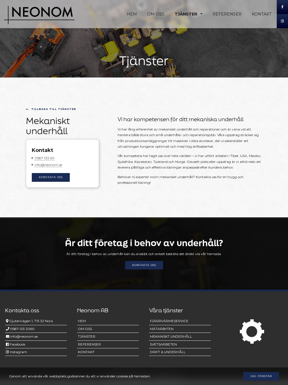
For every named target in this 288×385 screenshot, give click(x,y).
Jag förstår (261, 376)
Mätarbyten (162, 329)
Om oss (156, 14)
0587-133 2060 (22, 329)
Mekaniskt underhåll (171, 336)
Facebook (17, 344)
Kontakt (262, 14)
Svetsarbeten (163, 344)
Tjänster (186, 14)
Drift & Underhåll (168, 352)
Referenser (227, 14)
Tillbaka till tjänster (53, 108)
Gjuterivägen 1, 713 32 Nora (30, 321)
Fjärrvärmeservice (169, 321)
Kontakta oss (51, 177)
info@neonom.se (48, 165)
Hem (132, 14)
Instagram (18, 352)
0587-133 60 (45, 158)
